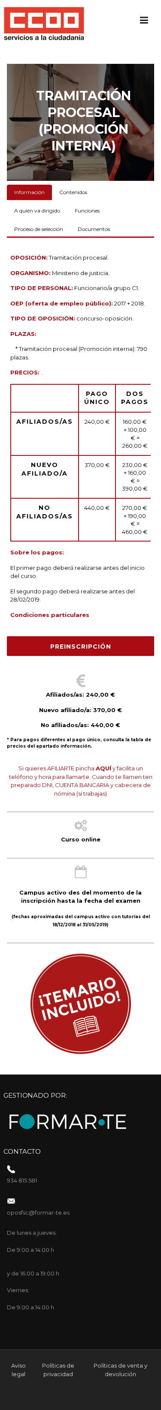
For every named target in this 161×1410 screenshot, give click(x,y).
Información (29, 192)
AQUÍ (103, 768)
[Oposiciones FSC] (44, 23)
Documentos (94, 229)
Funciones (87, 210)
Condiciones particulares (49, 614)
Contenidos (73, 192)
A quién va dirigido (37, 210)
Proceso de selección (38, 229)
